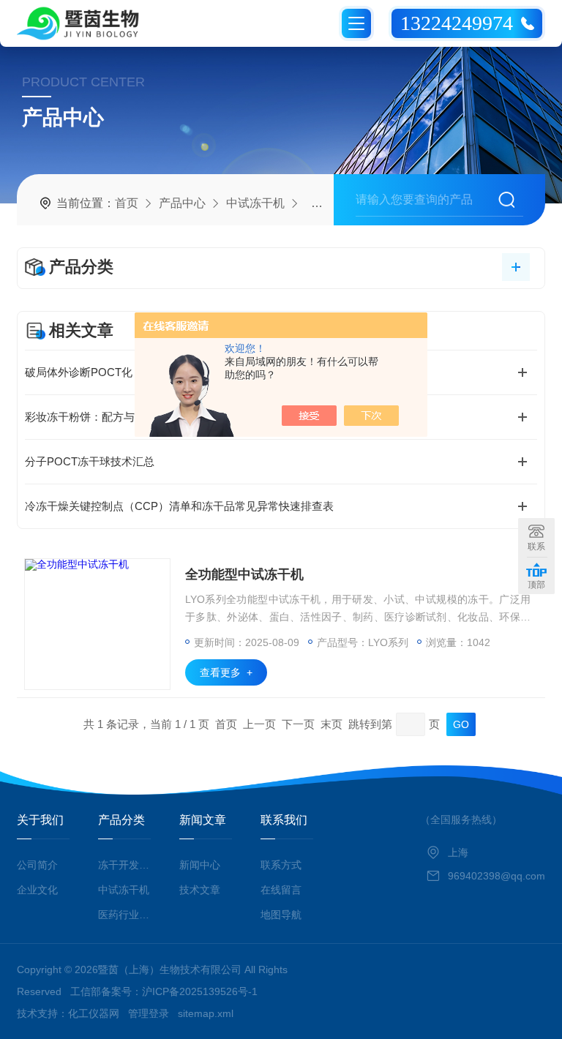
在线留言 (281, 890)
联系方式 (281, 865)
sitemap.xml (205, 1013)
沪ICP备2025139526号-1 (200, 991)
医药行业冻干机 (124, 914)
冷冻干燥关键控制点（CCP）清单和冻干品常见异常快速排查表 (179, 506)
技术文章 (199, 890)
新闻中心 (199, 865)
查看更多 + (226, 672)
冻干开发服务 (124, 865)
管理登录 (148, 1013)
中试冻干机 (255, 203)
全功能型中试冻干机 (244, 574)
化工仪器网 (93, 1013)
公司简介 (37, 865)
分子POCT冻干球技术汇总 (89, 461)
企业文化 (37, 890)
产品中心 (182, 203)
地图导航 (281, 914)
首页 (126, 203)
